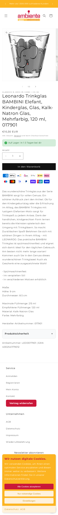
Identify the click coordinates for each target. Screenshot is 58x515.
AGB (22, 509)
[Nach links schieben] (22, 86)
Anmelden (11, 376)
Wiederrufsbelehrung (18, 442)
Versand (17, 136)
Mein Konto (12, 389)
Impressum (12, 435)
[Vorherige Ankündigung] (5, 4)
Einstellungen (29, 501)
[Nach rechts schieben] (35, 86)
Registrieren (13, 382)
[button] (6, 15)
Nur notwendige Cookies (29, 493)
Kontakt (10, 396)
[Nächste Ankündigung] (52, 4)
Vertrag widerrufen (21, 403)
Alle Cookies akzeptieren (29, 486)
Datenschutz (11, 509)
